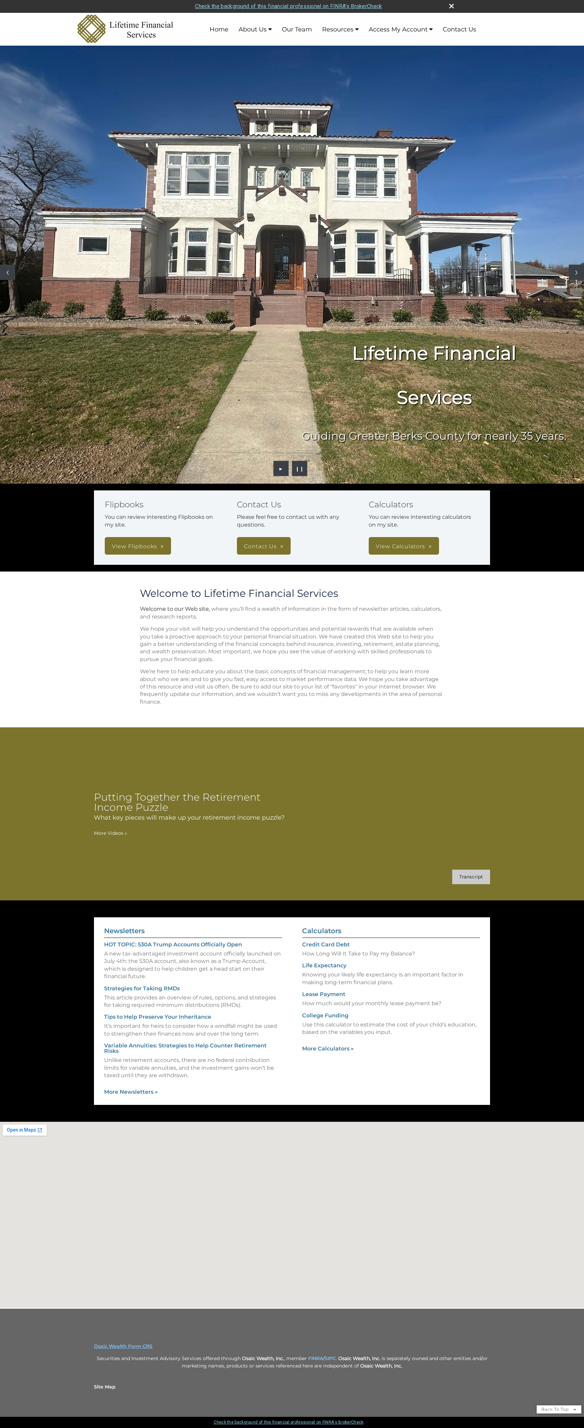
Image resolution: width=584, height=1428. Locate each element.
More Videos (110, 833)
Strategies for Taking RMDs (142, 988)
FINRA (315, 1358)
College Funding (325, 1015)
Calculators (321, 931)
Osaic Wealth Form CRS (123, 1346)
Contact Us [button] (260, 546)
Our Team (297, 29)
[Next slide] (576, 272)
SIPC (330, 1358)
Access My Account (398, 29)
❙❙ (299, 468)
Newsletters (124, 931)
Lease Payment (323, 994)
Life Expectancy (324, 965)
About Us (253, 29)
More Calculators (328, 1048)
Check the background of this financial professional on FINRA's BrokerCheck (288, 6)
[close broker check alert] (451, 6)
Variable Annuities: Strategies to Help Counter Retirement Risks (185, 1048)
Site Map (105, 1387)
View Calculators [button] (400, 546)
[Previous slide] (7, 272)
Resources (338, 29)
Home (219, 29)
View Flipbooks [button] (134, 546)
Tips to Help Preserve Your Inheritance (157, 1017)
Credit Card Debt (326, 944)
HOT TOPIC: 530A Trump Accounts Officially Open (173, 944)
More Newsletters (131, 1092)
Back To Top (555, 1409)
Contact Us (459, 29)
